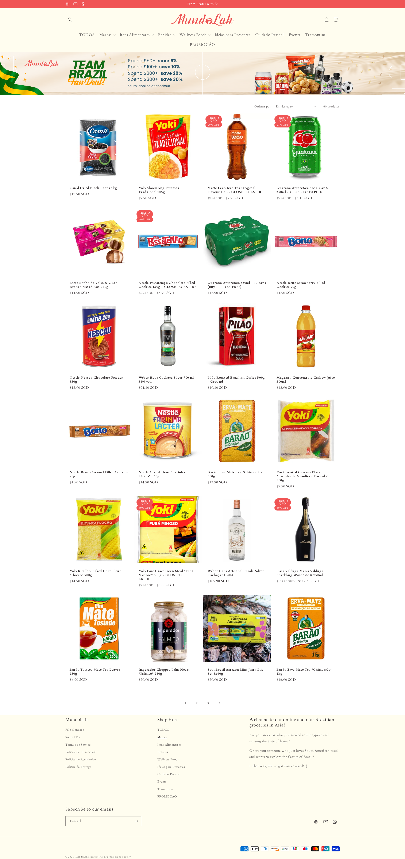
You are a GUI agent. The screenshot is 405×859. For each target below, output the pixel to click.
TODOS (163, 730)
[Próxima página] (219, 703)
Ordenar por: (263, 107)
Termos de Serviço (78, 745)
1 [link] (185, 703)
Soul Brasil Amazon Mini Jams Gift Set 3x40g (235, 672)
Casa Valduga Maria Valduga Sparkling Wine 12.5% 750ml (300, 573)
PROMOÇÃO (167, 797)
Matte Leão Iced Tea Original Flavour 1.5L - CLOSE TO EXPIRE (235, 190)
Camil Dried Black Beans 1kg (93, 188)
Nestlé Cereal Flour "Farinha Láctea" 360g (162, 474)
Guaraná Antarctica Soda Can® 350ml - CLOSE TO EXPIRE (302, 190)
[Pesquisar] (70, 19)
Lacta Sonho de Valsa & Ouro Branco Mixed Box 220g (93, 285)
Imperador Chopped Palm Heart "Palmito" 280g (164, 672)
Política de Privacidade (80, 752)
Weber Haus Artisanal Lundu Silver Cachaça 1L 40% (236, 573)
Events (161, 782)
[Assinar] (136, 821)
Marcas (162, 737)
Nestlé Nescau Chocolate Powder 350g (96, 380)
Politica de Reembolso (80, 759)
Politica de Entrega (78, 767)
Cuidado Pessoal (168, 774)
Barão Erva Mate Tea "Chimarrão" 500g (235, 474)
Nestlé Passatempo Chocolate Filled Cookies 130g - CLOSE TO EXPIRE (167, 285)
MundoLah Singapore (88, 856)
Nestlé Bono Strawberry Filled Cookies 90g (301, 285)
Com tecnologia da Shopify (115, 856)
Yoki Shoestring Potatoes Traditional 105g (159, 190)
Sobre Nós (72, 737)
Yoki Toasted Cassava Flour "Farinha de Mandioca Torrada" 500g (302, 476)
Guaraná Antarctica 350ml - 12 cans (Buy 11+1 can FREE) (237, 285)
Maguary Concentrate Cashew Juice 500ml (306, 380)
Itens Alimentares (169, 745)
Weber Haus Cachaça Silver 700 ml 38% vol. (166, 380)
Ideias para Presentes (171, 767)
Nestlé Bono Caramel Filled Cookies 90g (99, 474)
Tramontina (165, 789)
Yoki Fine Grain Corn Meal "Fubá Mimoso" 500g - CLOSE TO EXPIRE (166, 575)
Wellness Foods (168, 759)
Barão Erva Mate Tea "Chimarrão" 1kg (304, 672)
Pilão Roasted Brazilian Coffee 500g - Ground (236, 380)
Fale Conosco (74, 730)
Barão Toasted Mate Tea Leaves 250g (95, 672)
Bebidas (162, 752)
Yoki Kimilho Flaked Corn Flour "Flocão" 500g (95, 573)
